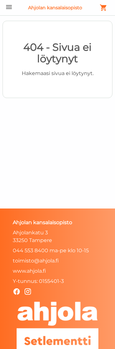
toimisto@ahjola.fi (36, 261)
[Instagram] (29, 293)
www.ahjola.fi (29, 271)
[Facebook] (18, 293)
